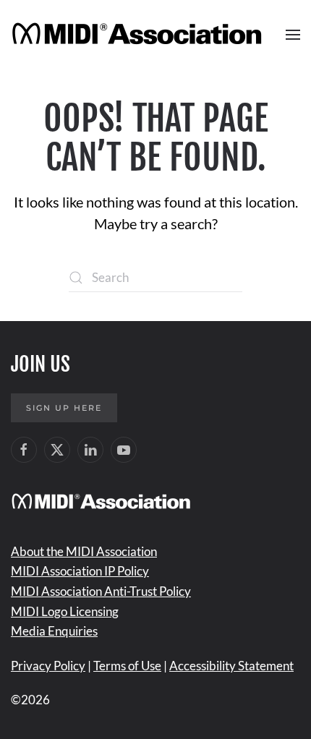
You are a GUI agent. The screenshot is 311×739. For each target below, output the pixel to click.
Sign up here (64, 408)
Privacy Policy (48, 665)
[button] (293, 34)
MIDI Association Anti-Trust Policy (101, 591)
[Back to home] (139, 34)
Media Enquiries (54, 630)
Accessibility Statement (231, 665)
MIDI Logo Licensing (65, 611)
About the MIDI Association (84, 551)
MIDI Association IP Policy (80, 570)
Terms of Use (127, 665)
